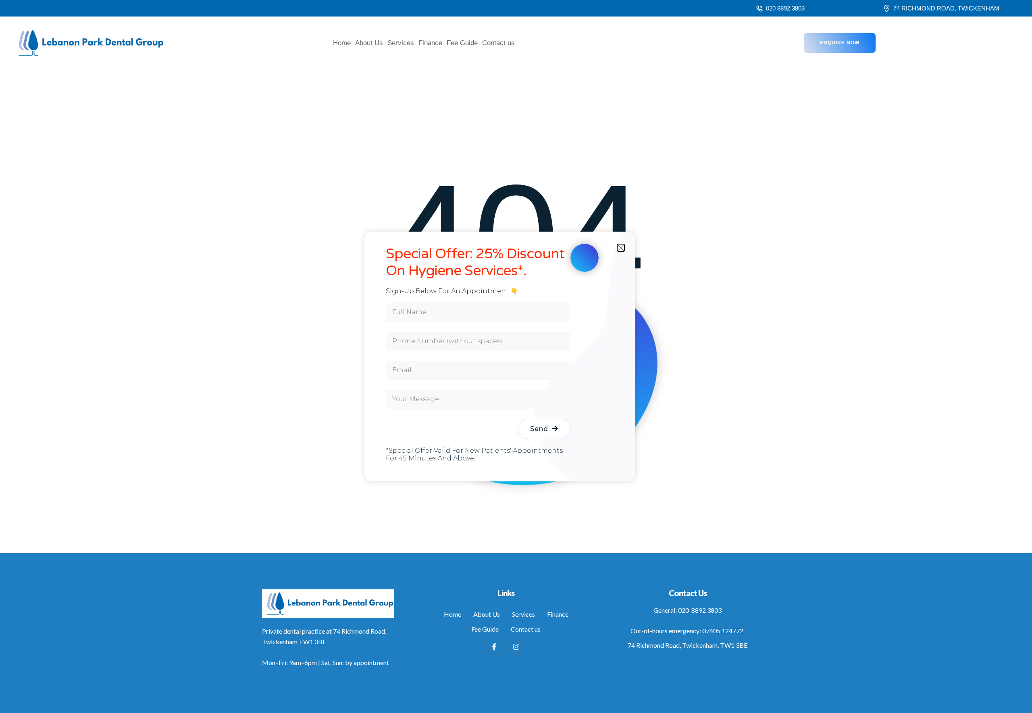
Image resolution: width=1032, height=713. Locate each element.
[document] (516, 356)
